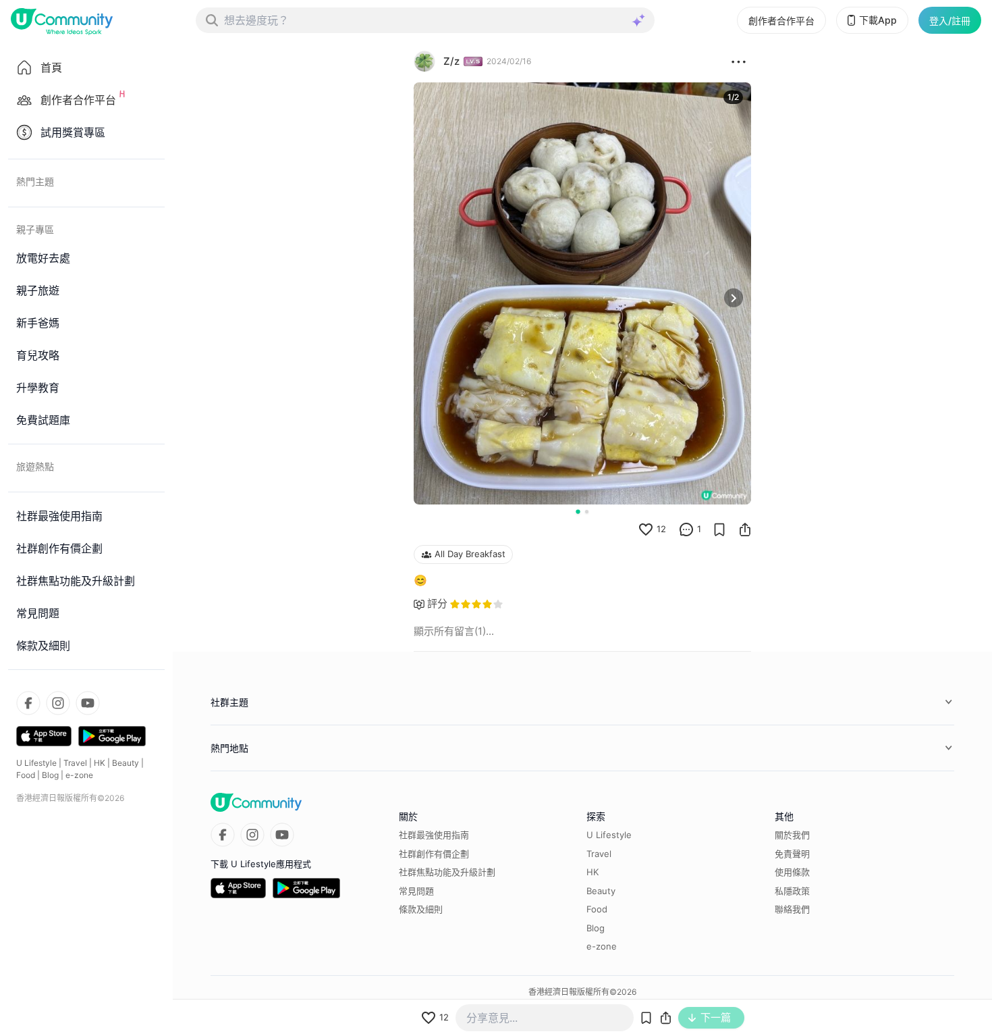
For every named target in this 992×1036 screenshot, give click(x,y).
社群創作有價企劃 (434, 853)
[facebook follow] (28, 703)
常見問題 (416, 890)
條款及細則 (421, 909)
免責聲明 (792, 853)
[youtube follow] (88, 703)
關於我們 (792, 834)
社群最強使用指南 (434, 834)
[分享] (745, 529)
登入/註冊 (949, 20)
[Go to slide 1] (578, 511)
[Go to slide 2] (586, 511)
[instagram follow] (58, 703)
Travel (75, 763)
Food (25, 775)
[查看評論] (686, 529)
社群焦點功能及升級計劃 (447, 871)
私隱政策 (792, 890)
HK (99, 763)
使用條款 (792, 871)
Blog (50, 775)
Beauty (125, 763)
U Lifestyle (36, 763)
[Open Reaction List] (738, 61)
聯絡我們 (792, 909)
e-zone (79, 775)
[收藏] (719, 529)
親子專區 (35, 229)
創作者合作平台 (781, 20)
